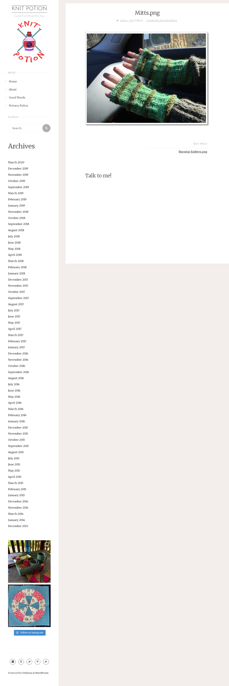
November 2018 (18, 211)
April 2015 (14, 476)
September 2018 (18, 224)
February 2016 (17, 415)
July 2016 (14, 384)
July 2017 (13, 310)
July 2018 (14, 236)
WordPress (41, 672)
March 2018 (16, 261)
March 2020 (16, 162)
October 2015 (16, 439)
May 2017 (14, 322)
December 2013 (18, 526)
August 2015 (16, 452)
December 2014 (18, 501)
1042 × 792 (127, 20)
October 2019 (16, 181)
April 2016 (15, 402)
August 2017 (16, 304)
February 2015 (17, 489)
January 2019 (16, 205)
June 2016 (14, 390)
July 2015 (13, 458)
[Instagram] (13, 662)
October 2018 (16, 218)
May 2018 (14, 248)
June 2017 (14, 316)
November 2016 (18, 359)
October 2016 (16, 366)
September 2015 (18, 446)
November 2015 (18, 433)
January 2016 (16, 421)
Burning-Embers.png (193, 151)
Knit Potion (29, 9)
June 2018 (14, 242)
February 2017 (17, 341)
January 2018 (16, 273)
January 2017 (16, 347)
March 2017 (15, 335)
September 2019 (18, 187)
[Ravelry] (46, 662)
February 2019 (17, 199)
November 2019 (18, 174)
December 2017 (18, 279)
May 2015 (14, 470)
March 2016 (15, 409)
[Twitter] (21, 662)
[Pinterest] (37, 662)
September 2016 (18, 372)
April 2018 (15, 254)
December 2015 (18, 427)
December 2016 (18, 353)
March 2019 (15, 193)
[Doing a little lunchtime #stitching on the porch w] (29, 561)
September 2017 (18, 298)
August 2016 (16, 378)
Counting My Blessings (162, 20)
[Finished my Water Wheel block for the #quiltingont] (29, 605)
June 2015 (14, 464)
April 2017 (14, 329)
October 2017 (16, 291)
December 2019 (18, 168)
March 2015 (15, 483)
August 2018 (16, 230)
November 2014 (18, 507)
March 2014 (15, 513)
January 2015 (16, 495)
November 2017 (18, 285)
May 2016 (14, 396)
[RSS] (29, 662)
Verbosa (27, 672)
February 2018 (17, 267)
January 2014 (16, 520)
